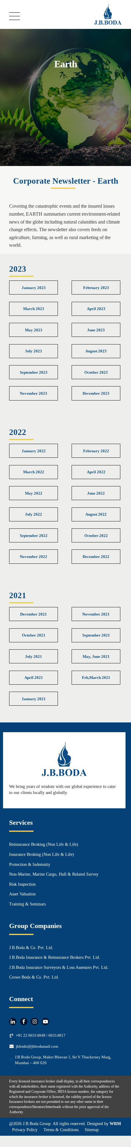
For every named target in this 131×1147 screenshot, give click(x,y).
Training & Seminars (27, 904)
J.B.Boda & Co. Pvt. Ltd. (31, 947)
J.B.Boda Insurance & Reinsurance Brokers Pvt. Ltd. (54, 957)
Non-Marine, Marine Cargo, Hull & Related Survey (53, 874)
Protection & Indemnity (29, 864)
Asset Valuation (22, 894)
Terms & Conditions (61, 1130)
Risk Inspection (22, 884)
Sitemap (92, 1130)
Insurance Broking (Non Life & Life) (41, 854)
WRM (115, 1123)
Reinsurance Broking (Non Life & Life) (43, 844)
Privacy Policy (24, 1130)
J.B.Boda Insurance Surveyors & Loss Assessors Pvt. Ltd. (58, 967)
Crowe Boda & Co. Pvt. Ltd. (34, 977)
